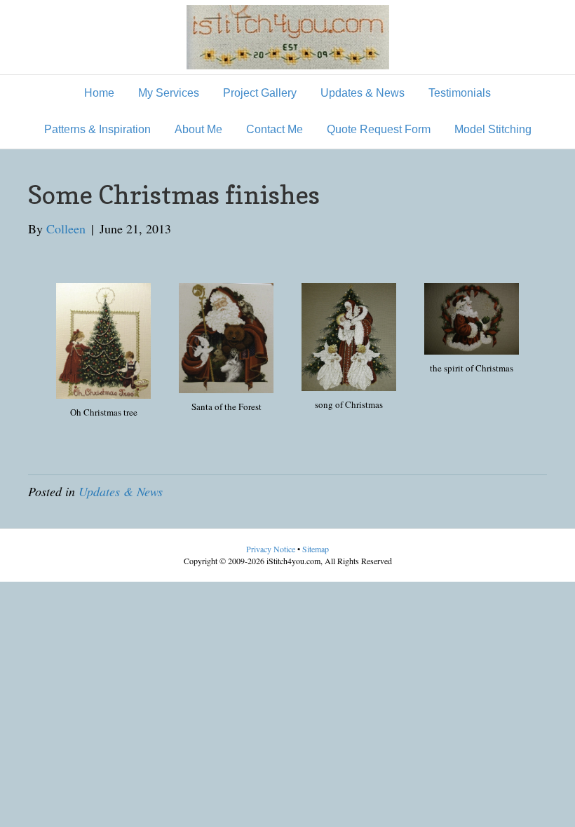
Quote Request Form (379, 129)
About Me (198, 129)
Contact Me (274, 129)
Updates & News (362, 93)
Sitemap (315, 548)
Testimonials (459, 93)
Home (99, 93)
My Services (168, 93)
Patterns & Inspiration (97, 129)
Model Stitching (493, 129)
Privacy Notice (271, 548)
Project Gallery (260, 93)
